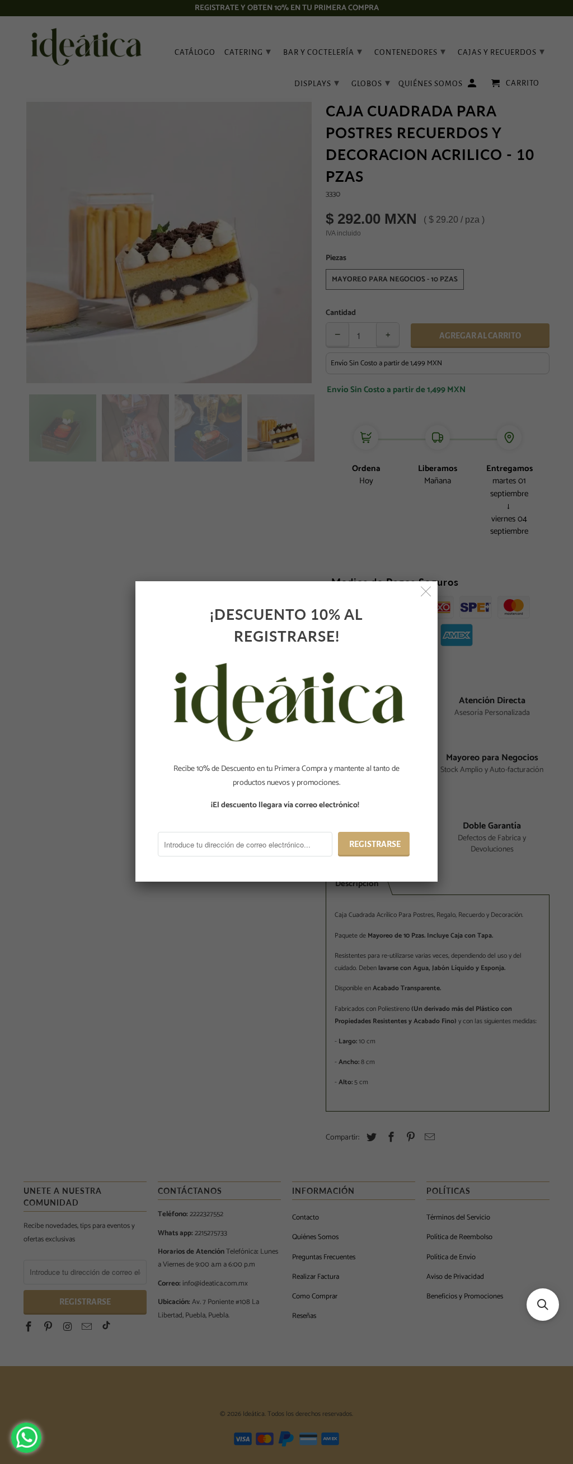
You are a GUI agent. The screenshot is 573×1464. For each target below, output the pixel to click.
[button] (543, 1304)
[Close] (426, 592)
